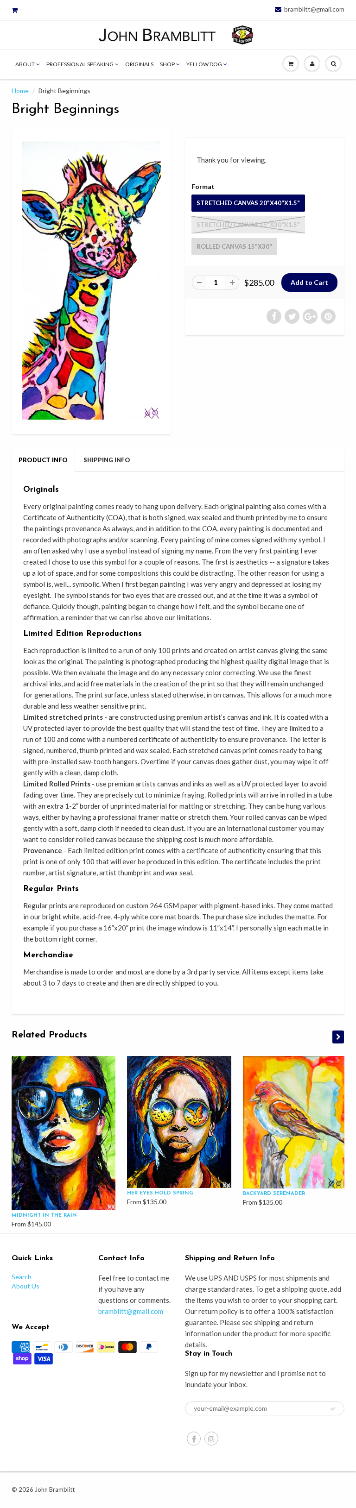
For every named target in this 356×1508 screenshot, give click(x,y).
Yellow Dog (204, 64)
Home (20, 90)
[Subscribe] (333, 1408)
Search (22, 1277)
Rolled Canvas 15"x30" (234, 246)
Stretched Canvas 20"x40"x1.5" (248, 203)
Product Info (43, 460)
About (25, 64)
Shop (167, 64)
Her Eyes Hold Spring (160, 1193)
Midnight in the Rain (44, 1215)
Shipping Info (106, 460)
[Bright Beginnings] (91, 280)
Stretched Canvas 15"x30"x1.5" (248, 224)
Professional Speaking (80, 64)
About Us (25, 1286)
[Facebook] (194, 1438)
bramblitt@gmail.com (314, 9)
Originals (139, 64)
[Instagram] (211, 1438)
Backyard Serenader (274, 1193)
